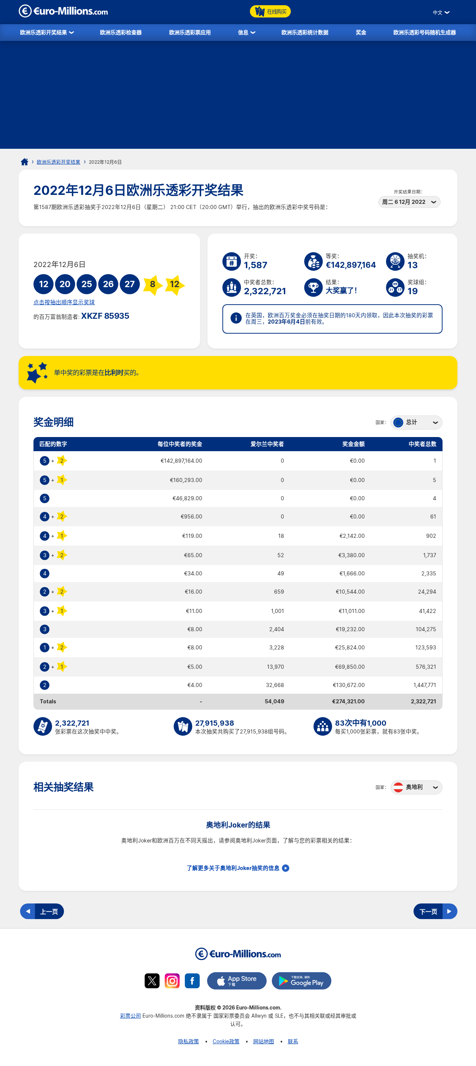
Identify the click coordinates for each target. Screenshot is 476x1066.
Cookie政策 (226, 1041)
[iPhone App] (236, 982)
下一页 (428, 911)
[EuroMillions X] (152, 982)
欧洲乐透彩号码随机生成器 (424, 32)
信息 (243, 32)
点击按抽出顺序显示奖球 (64, 302)
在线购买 (276, 11)
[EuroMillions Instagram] (172, 982)
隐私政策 (188, 1041)
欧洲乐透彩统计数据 (305, 32)
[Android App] (301, 982)
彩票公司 (130, 1015)
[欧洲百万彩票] (63, 15)
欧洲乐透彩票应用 (190, 32)
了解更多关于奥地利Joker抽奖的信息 (233, 868)
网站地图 (263, 1041)
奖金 (361, 32)
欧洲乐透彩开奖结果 (43, 32)
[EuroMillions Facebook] (192, 982)
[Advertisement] (238, 97)
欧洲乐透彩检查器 (121, 32)
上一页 (49, 911)
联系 (293, 1041)
